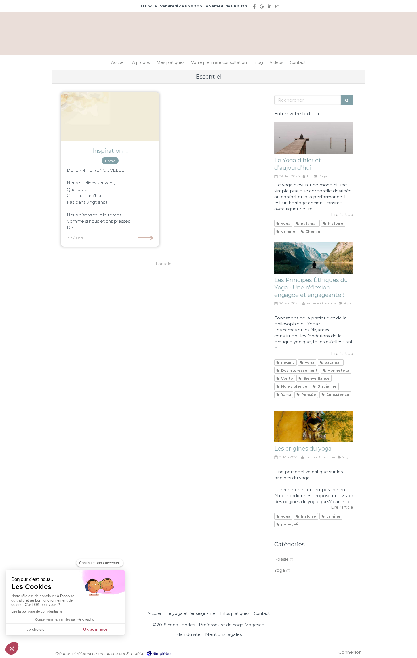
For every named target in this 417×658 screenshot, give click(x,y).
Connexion (350, 652)
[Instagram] (277, 7)
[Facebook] (254, 7)
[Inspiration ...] (110, 116)
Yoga (279, 570)
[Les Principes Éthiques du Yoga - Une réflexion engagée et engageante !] (313, 258)
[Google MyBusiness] (262, 7)
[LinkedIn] (269, 7)
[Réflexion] (313, 138)
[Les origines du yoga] (313, 426)
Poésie (281, 559)
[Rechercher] (347, 100)
